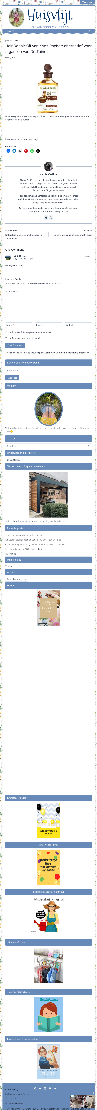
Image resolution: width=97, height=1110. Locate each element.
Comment (12, 291)
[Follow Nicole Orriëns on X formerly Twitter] (51, 217)
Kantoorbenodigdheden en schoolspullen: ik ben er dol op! (33, 539)
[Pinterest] (50, 1088)
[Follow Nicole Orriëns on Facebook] (46, 217)
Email (39, 325)
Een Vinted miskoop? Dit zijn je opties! (23, 549)
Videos (8, 566)
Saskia (17, 255)
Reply (87, 256)
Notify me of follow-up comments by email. (29, 332)
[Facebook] (35, 1088)
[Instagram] (45, 1088)
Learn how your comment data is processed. (67, 352)
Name (10, 325)
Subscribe (12, 378)
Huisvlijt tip (10, 554)
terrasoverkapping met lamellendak (49, 521)
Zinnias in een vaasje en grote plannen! (24, 535)
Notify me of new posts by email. (24, 338)
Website (70, 325)
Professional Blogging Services (17, 1094)
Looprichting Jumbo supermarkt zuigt (73, 233)
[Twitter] (40, 1088)
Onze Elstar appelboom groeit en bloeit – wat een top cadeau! (35, 544)
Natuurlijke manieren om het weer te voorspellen (23, 235)
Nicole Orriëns (48, 174)
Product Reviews (12, 41)
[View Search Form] (90, 31)
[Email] (55, 1088)
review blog (31, 139)
